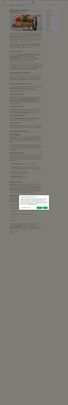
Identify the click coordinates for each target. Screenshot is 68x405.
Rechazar (39, 207)
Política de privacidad (33, 204)
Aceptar (45, 207)
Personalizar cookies (25, 207)
